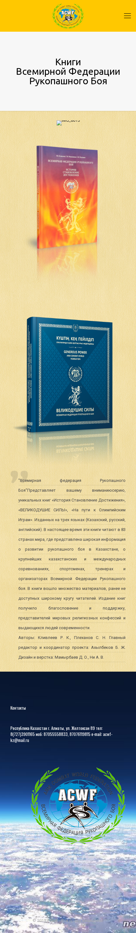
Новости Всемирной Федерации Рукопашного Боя (58, 856)
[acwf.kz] (68, 16)
